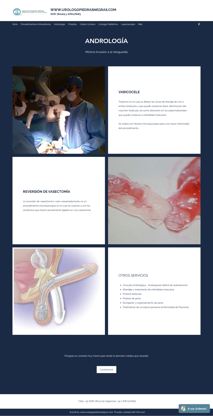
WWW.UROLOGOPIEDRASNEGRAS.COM (83, 10)
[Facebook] (199, 24)
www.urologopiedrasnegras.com (96, 412)
